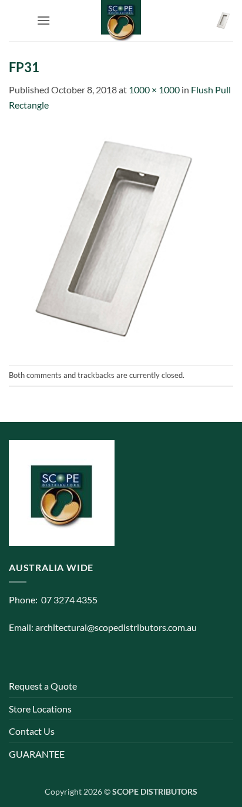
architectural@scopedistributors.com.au (116, 627)
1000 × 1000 (154, 89)
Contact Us (32, 731)
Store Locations (40, 708)
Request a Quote (43, 685)
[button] (43, 20)
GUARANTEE (37, 753)
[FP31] (121, 237)
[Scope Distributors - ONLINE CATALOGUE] (121, 20)
